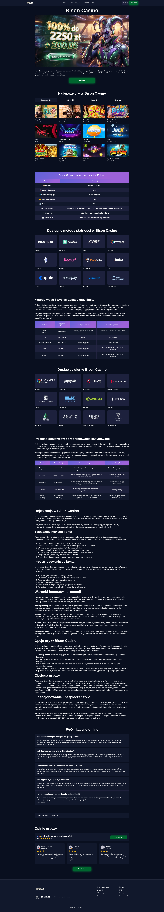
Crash (93, 100)
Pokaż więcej (82, 869)
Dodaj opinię (119, 837)
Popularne (44, 100)
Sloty (116, 100)
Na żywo (68, 100)
